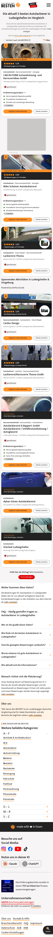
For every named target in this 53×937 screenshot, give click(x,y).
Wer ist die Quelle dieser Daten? (26, 625)
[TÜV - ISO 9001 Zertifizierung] (7, 886)
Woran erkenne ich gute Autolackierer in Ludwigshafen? (26, 655)
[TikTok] (25, 849)
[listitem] (17, 738)
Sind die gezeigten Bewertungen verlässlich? (26, 645)
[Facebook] (10, 849)
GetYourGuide (18, 288)
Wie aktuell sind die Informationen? (26, 665)
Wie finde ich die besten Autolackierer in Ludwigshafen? (26, 635)
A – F (25, 734)
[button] (48, 930)
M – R (25, 812)
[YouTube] (18, 849)
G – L (25, 807)
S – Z (25, 817)
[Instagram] (3, 849)
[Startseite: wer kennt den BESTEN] (11, 5)
